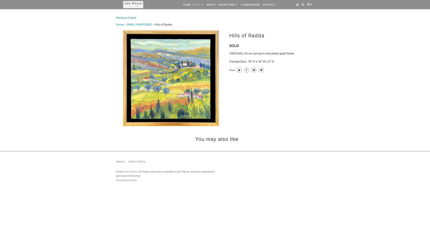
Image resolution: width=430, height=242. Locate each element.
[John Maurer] (133, 5)
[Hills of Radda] (171, 78)
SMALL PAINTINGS (139, 24)
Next (133, 18)
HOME (187, 4)
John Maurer (131, 171)
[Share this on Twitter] (239, 70)
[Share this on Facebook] (246, 70)
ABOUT (211, 4)
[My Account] (298, 5)
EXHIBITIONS (226, 4)
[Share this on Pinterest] (253, 70)
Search (120, 161)
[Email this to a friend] (261, 70)
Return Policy (137, 161)
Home (120, 24)
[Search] (303, 5)
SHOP (197, 4)
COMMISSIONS (250, 4)
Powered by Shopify (126, 180)
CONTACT (269, 4)
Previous (121, 18)
